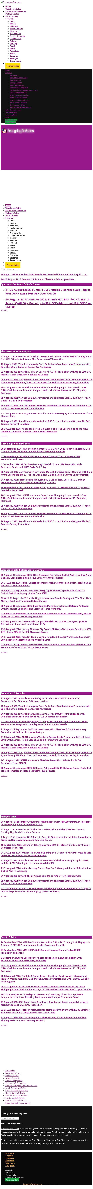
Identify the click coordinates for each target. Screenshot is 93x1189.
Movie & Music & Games (18, 102)
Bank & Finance (15, 80)
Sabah (13, 53)
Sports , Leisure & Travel (15, 1100)
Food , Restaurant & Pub (18, 93)
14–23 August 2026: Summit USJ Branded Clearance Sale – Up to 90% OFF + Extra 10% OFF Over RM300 (47, 291)
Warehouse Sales (13, 9)
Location (9, 19)
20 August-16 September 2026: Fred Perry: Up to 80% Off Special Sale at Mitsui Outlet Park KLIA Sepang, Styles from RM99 (43, 592)
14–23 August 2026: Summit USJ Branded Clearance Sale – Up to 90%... (38, 279)
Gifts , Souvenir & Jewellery (19, 95)
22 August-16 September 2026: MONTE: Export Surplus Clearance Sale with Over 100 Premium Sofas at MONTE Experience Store (46, 646)
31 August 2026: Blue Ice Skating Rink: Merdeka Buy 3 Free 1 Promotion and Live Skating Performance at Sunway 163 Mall (43, 1019)
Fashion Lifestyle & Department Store (24, 90)
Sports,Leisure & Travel (18, 105)
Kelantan (14, 26)
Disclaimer (9, 1172)
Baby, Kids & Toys (13, 1073)
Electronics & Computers (19, 88)
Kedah (13, 24)
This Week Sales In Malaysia (16, 351)
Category (8, 73)
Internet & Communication (19, 100)
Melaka (13, 31)
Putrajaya (14, 51)
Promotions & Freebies (15, 11)
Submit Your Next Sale (14, 1177)
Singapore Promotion (70, 1140)
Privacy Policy (11, 1175)
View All (4, 310)
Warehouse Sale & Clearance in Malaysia (22, 569)
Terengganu (15, 61)
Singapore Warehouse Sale (48, 1140)
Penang (13, 43)
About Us (9, 1170)
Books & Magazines (17, 85)
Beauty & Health (16, 83)
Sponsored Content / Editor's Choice (20, 284)
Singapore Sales (29, 1140)
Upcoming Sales (11, 115)
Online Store (15, 38)
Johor (12, 21)
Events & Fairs (11, 16)
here (62, 1143)
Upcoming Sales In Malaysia (16, 443)
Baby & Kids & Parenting (18, 78)
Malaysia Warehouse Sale (55, 1132)
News (7, 117)
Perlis (12, 48)
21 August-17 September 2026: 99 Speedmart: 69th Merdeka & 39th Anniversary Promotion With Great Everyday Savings (43, 730)
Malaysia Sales (12, 14)
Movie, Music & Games (14, 1098)
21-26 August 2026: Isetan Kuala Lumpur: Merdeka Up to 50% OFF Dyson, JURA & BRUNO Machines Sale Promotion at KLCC (44, 623)
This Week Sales (11, 112)
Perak (12, 46)
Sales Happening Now (13, 110)
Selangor (14, 58)
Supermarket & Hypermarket (20, 107)
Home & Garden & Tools (18, 98)
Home (8, 6)
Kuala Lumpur (16, 28)
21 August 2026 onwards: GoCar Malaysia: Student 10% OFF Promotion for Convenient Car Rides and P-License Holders (40, 699)
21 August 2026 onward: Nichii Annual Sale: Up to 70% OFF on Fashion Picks (41, 875)
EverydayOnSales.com (10, 1128)
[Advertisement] (46, 153)
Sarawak (14, 56)
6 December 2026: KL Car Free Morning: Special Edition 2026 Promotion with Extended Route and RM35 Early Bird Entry (41, 465)
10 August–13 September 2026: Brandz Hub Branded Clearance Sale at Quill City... (44, 274)
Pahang (13, 41)
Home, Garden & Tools (15, 1093)
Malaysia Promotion (75, 1132)
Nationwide (15, 33)
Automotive (14, 75)
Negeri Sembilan (17, 36)
